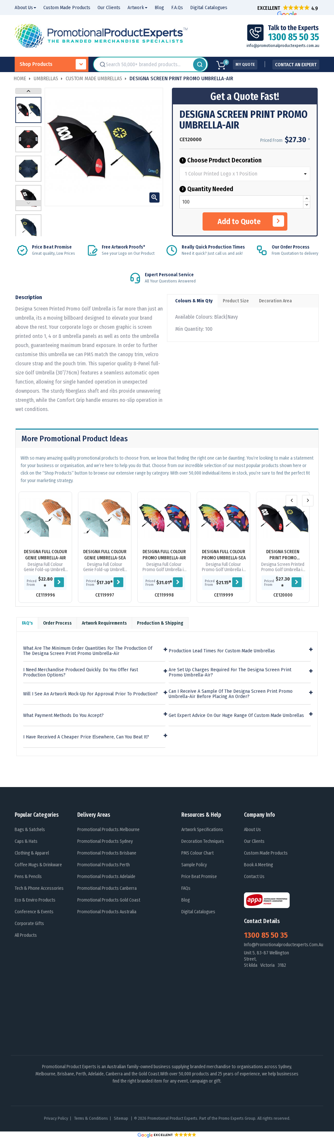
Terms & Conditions (91, 1118)
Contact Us (254, 876)
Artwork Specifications (202, 829)
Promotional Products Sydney (105, 841)
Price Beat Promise (199, 876)
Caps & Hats (26, 841)
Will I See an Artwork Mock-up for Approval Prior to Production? (90, 694)
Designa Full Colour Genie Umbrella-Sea (105, 555)
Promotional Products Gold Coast (108, 900)
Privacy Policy (56, 1118)
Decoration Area (275, 301)
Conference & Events (34, 912)
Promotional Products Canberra (107, 888)
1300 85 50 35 (266, 935)
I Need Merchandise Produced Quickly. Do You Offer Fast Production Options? (80, 672)
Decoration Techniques (202, 841)
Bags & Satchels (30, 829)
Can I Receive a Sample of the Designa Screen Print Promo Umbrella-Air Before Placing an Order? (231, 694)
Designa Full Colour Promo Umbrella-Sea (224, 555)
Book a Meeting (258, 865)
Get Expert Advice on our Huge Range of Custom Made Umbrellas (236, 715)
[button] (287, 8)
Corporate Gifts (29, 923)
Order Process (57, 623)
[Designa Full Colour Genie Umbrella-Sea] (104, 518)
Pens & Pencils (28, 876)
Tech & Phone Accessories (39, 888)
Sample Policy (194, 865)
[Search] (199, 64)
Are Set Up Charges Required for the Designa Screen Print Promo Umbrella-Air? (230, 672)
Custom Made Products (266, 853)
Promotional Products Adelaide (106, 876)
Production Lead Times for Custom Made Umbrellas (222, 651)
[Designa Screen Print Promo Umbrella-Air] (282, 518)
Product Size (236, 301)
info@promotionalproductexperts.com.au (283, 45)
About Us (252, 829)
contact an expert (296, 65)
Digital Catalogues (198, 912)
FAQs (185, 888)
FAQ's (27, 623)
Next (28, 91)
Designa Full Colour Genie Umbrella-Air (45, 555)
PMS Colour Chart (197, 853)
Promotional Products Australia (106, 912)
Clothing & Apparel (32, 853)
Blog (185, 900)
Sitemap (121, 1118)
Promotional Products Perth (103, 865)
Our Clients (254, 841)
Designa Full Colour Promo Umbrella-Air (164, 555)
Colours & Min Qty (194, 301)
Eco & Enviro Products (35, 900)
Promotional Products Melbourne (108, 829)
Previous (28, 203)
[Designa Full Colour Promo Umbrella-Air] (164, 518)
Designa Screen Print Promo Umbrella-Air (282, 555)
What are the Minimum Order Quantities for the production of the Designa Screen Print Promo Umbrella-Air (87, 650)
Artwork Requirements (104, 623)
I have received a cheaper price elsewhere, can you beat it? (86, 737)
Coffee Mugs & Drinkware (38, 865)
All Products (26, 935)
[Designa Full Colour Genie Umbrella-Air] (45, 518)
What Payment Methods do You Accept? (63, 715)
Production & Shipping (160, 623)
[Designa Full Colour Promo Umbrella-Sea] (223, 518)
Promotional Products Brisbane (106, 853)
